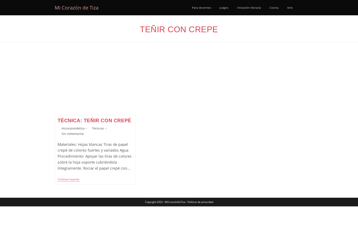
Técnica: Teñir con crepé (94, 120)
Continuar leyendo (69, 179)
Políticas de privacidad (200, 202)
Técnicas (98, 128)
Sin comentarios (73, 134)
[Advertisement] (179, 84)
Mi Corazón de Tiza (76, 7)
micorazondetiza (73, 128)
